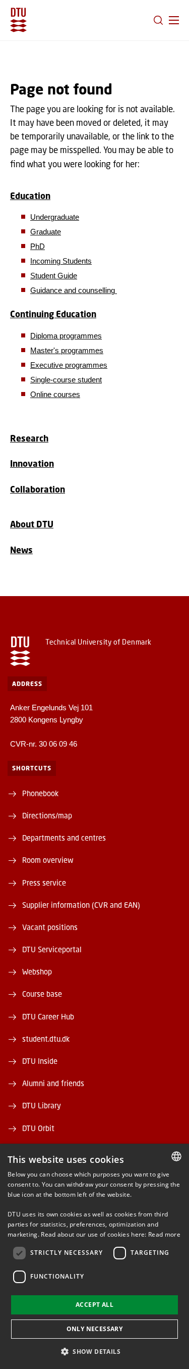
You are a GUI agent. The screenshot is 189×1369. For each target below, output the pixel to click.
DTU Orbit (38, 1128)
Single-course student (66, 379)
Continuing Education (53, 314)
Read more (164, 1234)
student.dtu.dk (46, 1038)
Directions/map (47, 815)
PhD (37, 246)
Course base (42, 993)
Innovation (32, 463)
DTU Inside (39, 1060)
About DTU (31, 524)
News (21, 550)
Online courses (55, 394)
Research (29, 438)
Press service (44, 882)
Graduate (45, 231)
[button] (174, 20)
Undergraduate (54, 217)
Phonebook (40, 793)
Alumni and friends (53, 1083)
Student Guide (53, 275)
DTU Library (41, 1105)
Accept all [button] (94, 1304)
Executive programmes (68, 365)
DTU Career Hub (48, 1016)
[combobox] (176, 1156)
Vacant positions (50, 927)
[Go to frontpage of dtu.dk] (18, 20)
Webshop (37, 971)
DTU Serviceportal (52, 949)
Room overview (48, 859)
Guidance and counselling (73, 290)
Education (30, 195)
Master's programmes (66, 350)
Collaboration (37, 489)
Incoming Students (61, 261)
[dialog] (94, 1256)
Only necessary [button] (95, 1329)
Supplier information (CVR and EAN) (81, 904)
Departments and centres (64, 837)
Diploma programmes (66, 335)
